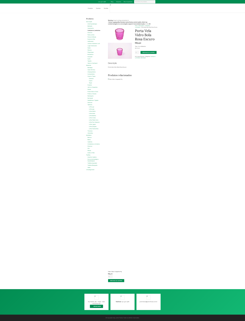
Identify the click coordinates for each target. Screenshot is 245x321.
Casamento (91, 28)
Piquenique (91, 52)
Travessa (90, 131)
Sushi (89, 59)
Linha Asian (92, 113)
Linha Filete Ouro (93, 120)
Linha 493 (91, 109)
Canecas (91, 78)
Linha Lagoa (92, 124)
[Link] (149, 302)
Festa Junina (91, 35)
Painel (89, 89)
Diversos (90, 32)
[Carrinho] (157, 2)
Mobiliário (88, 135)
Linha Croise (92, 117)
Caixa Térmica (91, 69)
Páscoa (89, 50)
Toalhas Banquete (92, 165)
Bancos (90, 137)
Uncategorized (90, 169)
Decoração (141, 25)
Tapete (89, 61)
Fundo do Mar (91, 39)
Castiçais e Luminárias (94, 30)
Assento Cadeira (92, 157)
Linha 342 (91, 107)
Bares (89, 139)
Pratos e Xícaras (92, 93)
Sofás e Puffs (91, 152)
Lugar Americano (92, 45)
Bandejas (90, 67)
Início (136, 25)
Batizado (90, 26)
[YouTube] (94, 2)
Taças (90, 83)
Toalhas (88, 155)
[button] (93, 8)
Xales (89, 167)
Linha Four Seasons (94, 122)
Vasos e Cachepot (92, 63)
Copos (90, 80)
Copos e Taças (91, 76)
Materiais (88, 65)
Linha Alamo (92, 111)
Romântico (90, 54)
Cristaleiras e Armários (94, 144)
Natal (89, 48)
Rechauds (90, 98)
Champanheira (92, 72)
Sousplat (90, 56)
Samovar (90, 102)
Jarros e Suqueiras (92, 87)
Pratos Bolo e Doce (93, 91)
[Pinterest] (92, 2)
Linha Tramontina (93, 128)
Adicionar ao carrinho (148, 52)
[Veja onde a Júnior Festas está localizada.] (96, 302)
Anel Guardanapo (92, 24)
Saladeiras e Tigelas (93, 100)
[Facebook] (87, 2)
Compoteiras (91, 74)
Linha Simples (93, 126)
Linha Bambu (92, 115)
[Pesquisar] (153, 1)
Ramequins (91, 96)
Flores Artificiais (92, 37)
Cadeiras (90, 142)
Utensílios (90, 133)
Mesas (89, 150)
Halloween (90, 41)
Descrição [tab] (112, 63)
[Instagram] (89, 2)
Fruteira (90, 85)
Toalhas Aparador (92, 163)
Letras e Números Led (94, 43)
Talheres (90, 104)
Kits (89, 148)
